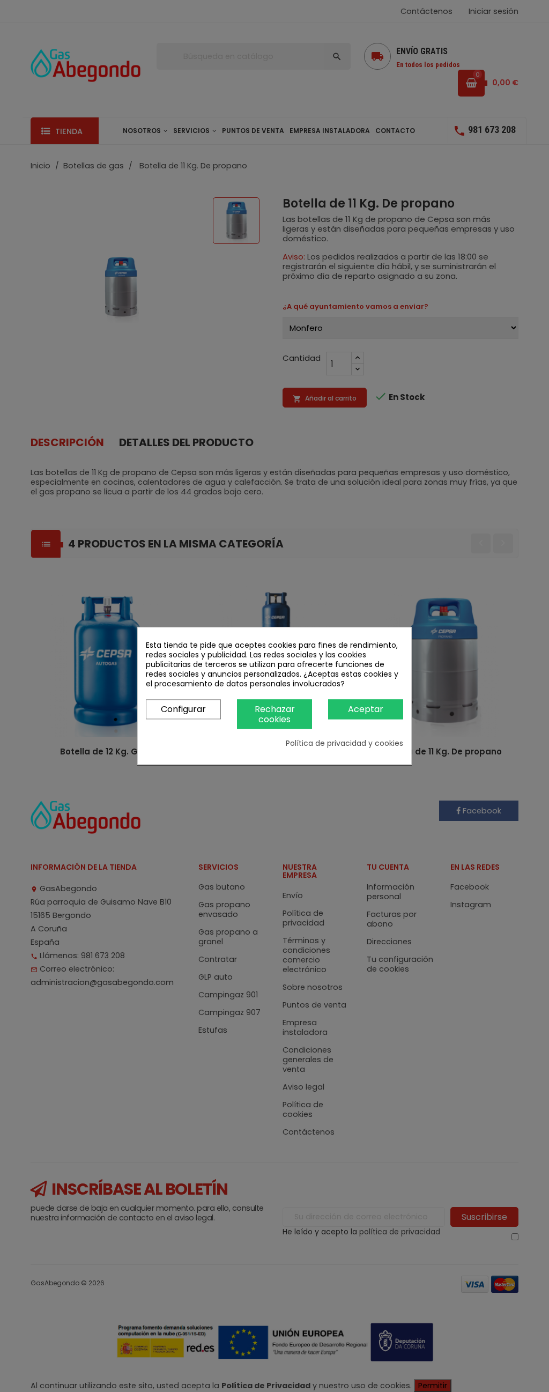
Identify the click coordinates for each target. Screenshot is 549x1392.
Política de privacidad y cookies (344, 744)
